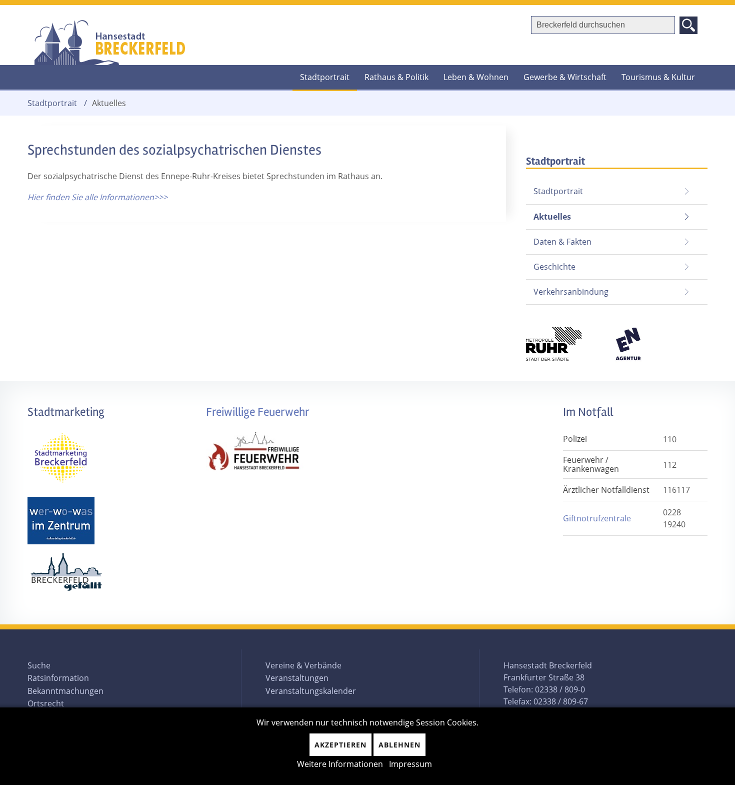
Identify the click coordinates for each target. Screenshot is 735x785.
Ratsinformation (58, 677)
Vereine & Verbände (304, 665)
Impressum (410, 763)
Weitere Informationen (340, 763)
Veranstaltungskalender (311, 690)
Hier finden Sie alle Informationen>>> (98, 197)
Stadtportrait (325, 77)
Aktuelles (548, 213)
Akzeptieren (340, 744)
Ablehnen (399, 744)
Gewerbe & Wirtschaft (565, 77)
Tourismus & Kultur (658, 77)
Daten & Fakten (563, 241)
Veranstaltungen (297, 677)
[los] (689, 25)
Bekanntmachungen (66, 690)
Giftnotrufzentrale (597, 518)
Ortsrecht (46, 703)
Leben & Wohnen (476, 77)
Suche (39, 665)
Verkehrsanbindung (571, 291)
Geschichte (555, 266)
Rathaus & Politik (396, 77)
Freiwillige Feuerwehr (258, 412)
